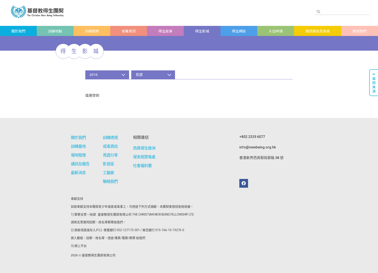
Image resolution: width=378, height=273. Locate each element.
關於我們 (18, 31)
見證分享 (110, 155)
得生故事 (165, 31)
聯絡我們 (360, 31)
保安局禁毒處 (144, 157)
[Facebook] (243, 183)
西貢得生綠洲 (144, 148)
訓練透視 (92, 31)
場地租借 (78, 155)
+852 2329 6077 (252, 137)
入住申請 (276, 31)
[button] (107, 74)
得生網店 (239, 31)
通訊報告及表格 (317, 31)
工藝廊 (108, 172)
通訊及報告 (80, 164)
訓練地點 (55, 31)
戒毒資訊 (129, 31)
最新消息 (78, 172)
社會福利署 (142, 165)
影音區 (108, 164)
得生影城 (202, 31)
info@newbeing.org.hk (257, 147)
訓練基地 (78, 146)
